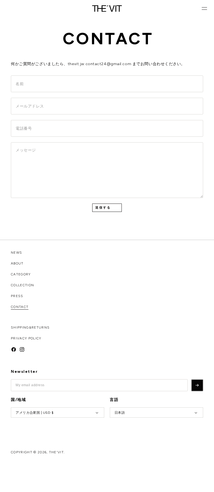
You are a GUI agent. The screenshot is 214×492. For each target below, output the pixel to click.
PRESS (17, 296)
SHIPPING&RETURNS (30, 327)
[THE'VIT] (107, 8)
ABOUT (17, 263)
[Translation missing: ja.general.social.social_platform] (13, 349)
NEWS (16, 252)
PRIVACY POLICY (26, 338)
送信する (103, 207)
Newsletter (24, 372)
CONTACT (19, 307)
